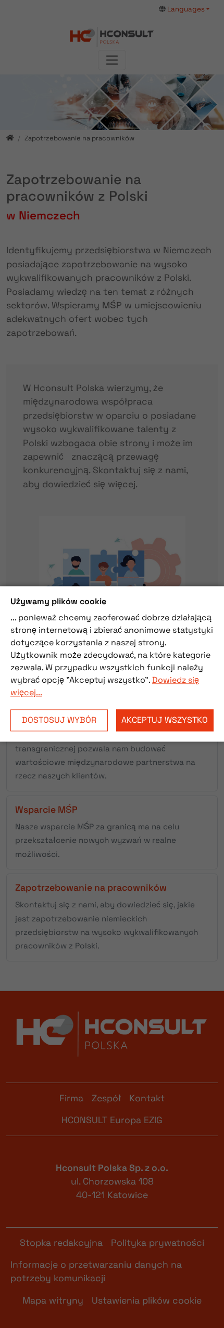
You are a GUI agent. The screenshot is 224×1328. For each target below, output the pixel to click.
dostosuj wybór (59, 720)
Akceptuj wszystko (164, 720)
